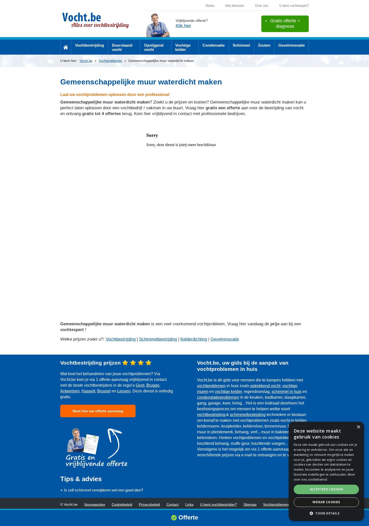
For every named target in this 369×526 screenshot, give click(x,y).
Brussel (104, 391)
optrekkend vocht (265, 386)
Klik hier (183, 25)
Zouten (264, 45)
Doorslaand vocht (122, 47)
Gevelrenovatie (291, 45)
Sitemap (250, 504)
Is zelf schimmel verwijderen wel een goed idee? (103, 490)
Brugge (152, 385)
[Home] (65, 47)
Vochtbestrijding (89, 45)
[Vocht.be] (98, 21)
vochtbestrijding (211, 414)
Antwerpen (70, 391)
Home (210, 6)
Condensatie (214, 45)
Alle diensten (234, 6)
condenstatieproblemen (218, 397)
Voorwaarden (94, 504)
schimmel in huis (286, 391)
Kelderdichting (193, 339)
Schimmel (241, 45)
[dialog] (326, 471)
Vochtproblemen (110, 61)
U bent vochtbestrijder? (218, 504)
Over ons (261, 6)
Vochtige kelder (183, 47)
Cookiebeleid (122, 504)
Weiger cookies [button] (326, 502)
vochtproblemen (211, 386)
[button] (326, 513)
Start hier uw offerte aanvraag (98, 411)
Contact (172, 504)
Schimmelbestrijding (158, 339)
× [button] (358, 427)
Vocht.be (86, 61)
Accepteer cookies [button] (326, 489)
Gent (140, 385)
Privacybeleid (149, 504)
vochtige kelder (228, 391)
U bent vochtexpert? (294, 6)
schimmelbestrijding (248, 414)
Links (189, 504)
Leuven (124, 391)
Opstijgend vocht (153, 47)
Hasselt (88, 391)
